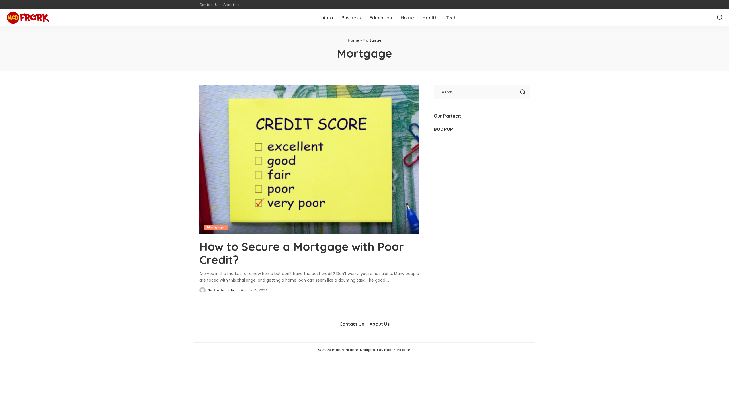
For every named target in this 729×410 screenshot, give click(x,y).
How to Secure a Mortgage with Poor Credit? (301, 253)
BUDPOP (443, 129)
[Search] (719, 17)
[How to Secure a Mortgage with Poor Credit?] (309, 159)
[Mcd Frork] (28, 17)
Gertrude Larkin (222, 290)
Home (353, 40)
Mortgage (215, 227)
